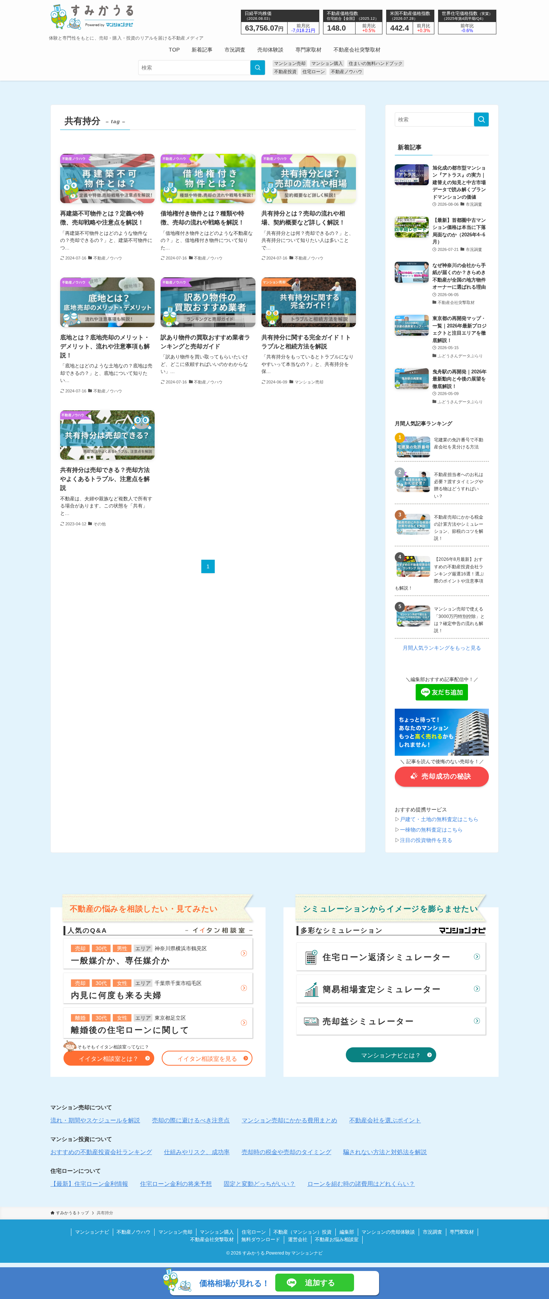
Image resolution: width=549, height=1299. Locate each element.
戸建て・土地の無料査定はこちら (439, 819)
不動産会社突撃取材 (212, 1239)
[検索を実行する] (257, 67)
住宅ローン (314, 71)
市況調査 (432, 1232)
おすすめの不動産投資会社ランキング (101, 1152)
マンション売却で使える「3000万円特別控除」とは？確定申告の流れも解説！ (459, 619)
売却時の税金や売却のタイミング (286, 1152)
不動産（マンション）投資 (302, 1232)
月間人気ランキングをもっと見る (442, 648)
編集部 (346, 1232)
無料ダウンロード (260, 1239)
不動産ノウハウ (346, 71)
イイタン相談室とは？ (109, 1059)
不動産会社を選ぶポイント (385, 1120)
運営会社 (297, 1239)
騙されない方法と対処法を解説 (385, 1152)
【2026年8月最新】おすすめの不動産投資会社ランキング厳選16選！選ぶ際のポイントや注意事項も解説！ (439, 574)
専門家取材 (462, 1232)
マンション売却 (289, 63)
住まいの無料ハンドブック (376, 63)
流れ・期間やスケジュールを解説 (95, 1120)
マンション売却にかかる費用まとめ (289, 1120)
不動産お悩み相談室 (337, 1239)
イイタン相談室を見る (207, 1059)
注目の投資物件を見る (426, 840)
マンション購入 (327, 63)
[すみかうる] (126, 17)
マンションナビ (92, 1232)
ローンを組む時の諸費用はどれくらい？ (361, 1184)
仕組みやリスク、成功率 (197, 1152)
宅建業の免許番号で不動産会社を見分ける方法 (458, 443)
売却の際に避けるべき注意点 (191, 1120)
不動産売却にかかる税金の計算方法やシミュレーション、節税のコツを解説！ (458, 528)
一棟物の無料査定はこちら (431, 829)
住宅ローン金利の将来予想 (176, 1184)
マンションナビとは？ (391, 1055)
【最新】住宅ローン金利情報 (89, 1184)
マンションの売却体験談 (388, 1232)
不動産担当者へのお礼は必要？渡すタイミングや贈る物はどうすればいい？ (458, 485)
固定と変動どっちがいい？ (259, 1184)
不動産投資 (285, 71)
